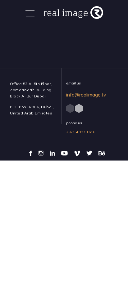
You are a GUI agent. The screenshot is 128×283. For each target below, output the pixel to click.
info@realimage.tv (86, 95)
